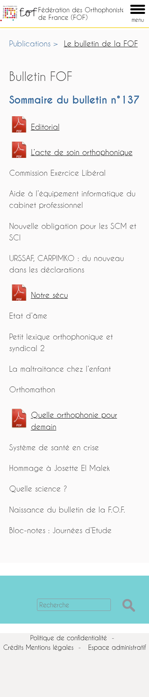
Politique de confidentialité (68, 637)
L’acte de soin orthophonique (82, 152)
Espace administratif (117, 647)
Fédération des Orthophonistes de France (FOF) (83, 13)
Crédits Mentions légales (38, 647)
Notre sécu (49, 295)
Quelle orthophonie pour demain (74, 420)
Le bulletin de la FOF (101, 43)
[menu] (126, 3)
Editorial (45, 126)
